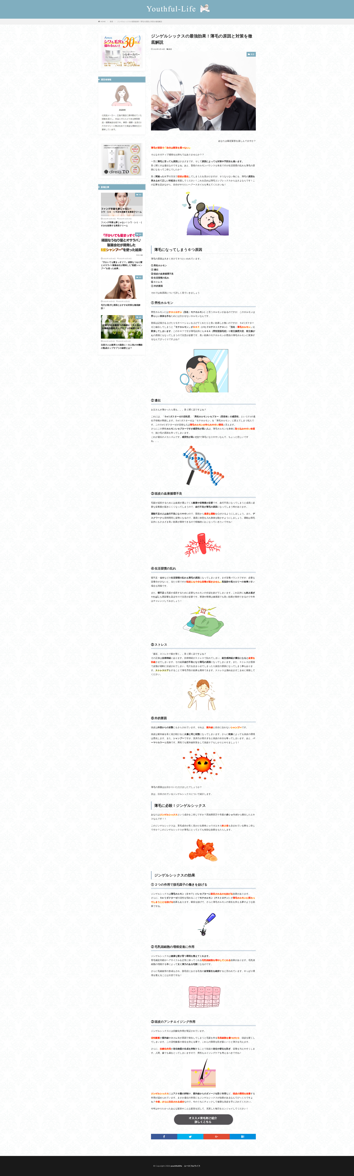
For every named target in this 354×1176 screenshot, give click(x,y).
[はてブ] (243, 1136)
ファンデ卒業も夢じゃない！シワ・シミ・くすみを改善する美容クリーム (121, 224)
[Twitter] (190, 1136)
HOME (103, 21)
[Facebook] (164, 1136)
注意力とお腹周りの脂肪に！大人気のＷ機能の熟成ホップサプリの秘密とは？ (121, 346)
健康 (140, 317)
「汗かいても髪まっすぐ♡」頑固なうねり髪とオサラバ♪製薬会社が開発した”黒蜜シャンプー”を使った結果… (121, 265)
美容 (111, 21)
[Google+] (216, 1136)
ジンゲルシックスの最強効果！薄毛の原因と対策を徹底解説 (139, 21)
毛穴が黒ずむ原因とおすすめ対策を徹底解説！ (120, 306)
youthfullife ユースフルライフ (185, 1166)
